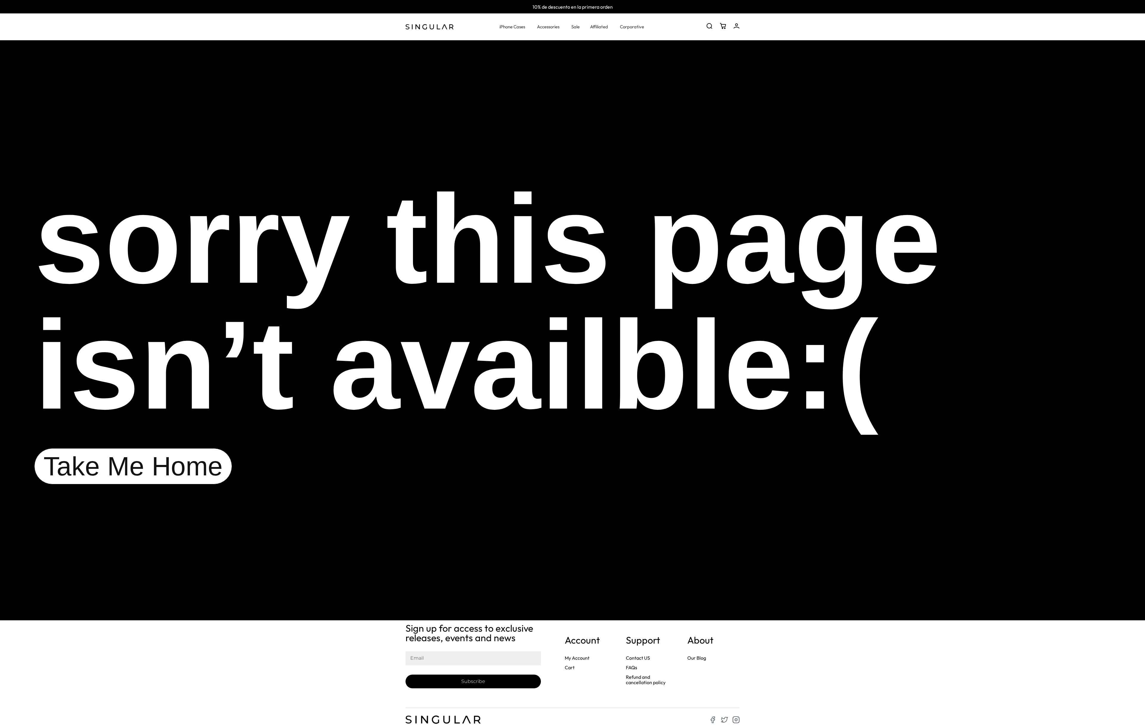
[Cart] (723, 26)
